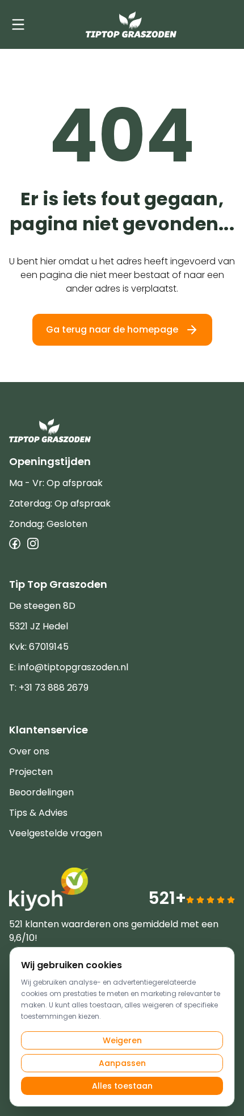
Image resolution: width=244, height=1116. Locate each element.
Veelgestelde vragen (55, 833)
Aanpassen (122, 1063)
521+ (167, 898)
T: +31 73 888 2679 (49, 687)
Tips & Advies (38, 812)
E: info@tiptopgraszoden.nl (68, 667)
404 (122, 136)
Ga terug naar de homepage (112, 329)
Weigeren (122, 1040)
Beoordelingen (41, 792)
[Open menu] (18, 24)
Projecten (31, 771)
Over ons (29, 751)
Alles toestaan (122, 1086)
